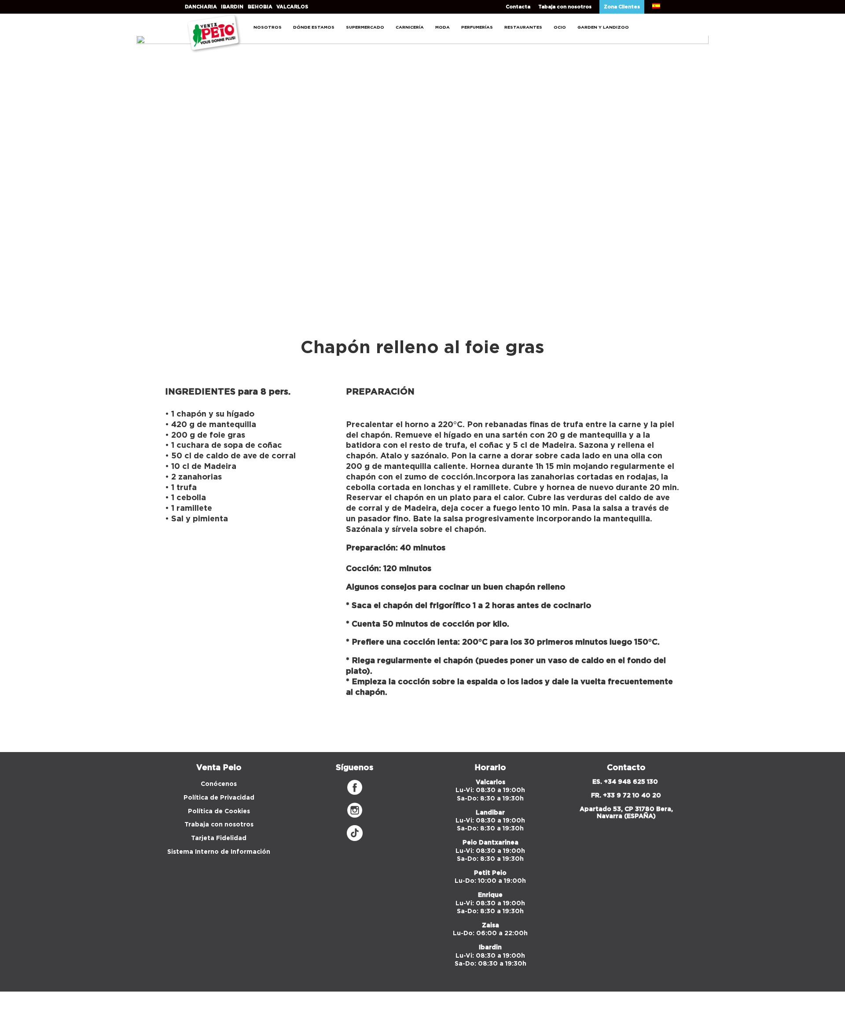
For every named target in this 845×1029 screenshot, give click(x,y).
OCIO (560, 27)
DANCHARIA (201, 6)
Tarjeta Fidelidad (218, 838)
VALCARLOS (292, 6)
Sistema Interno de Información (218, 852)
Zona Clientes (622, 6)
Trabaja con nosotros (219, 825)
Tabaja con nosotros (565, 6)
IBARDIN (232, 6)
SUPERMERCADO (365, 27)
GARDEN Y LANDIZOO (603, 27)
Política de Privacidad (219, 798)
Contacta (518, 6)
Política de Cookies (219, 811)
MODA (442, 27)
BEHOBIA (260, 6)
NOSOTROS (268, 27)
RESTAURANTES (523, 27)
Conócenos (219, 784)
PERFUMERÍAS (477, 27)
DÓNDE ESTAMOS (313, 27)
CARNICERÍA (410, 27)
